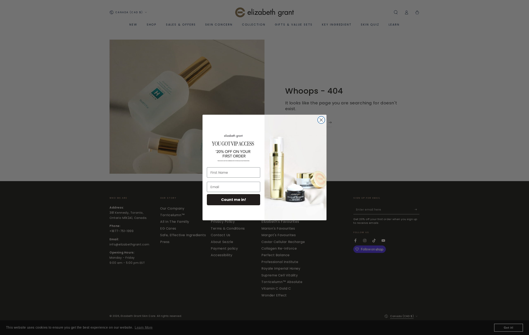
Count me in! (233, 199)
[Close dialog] (321, 120)
